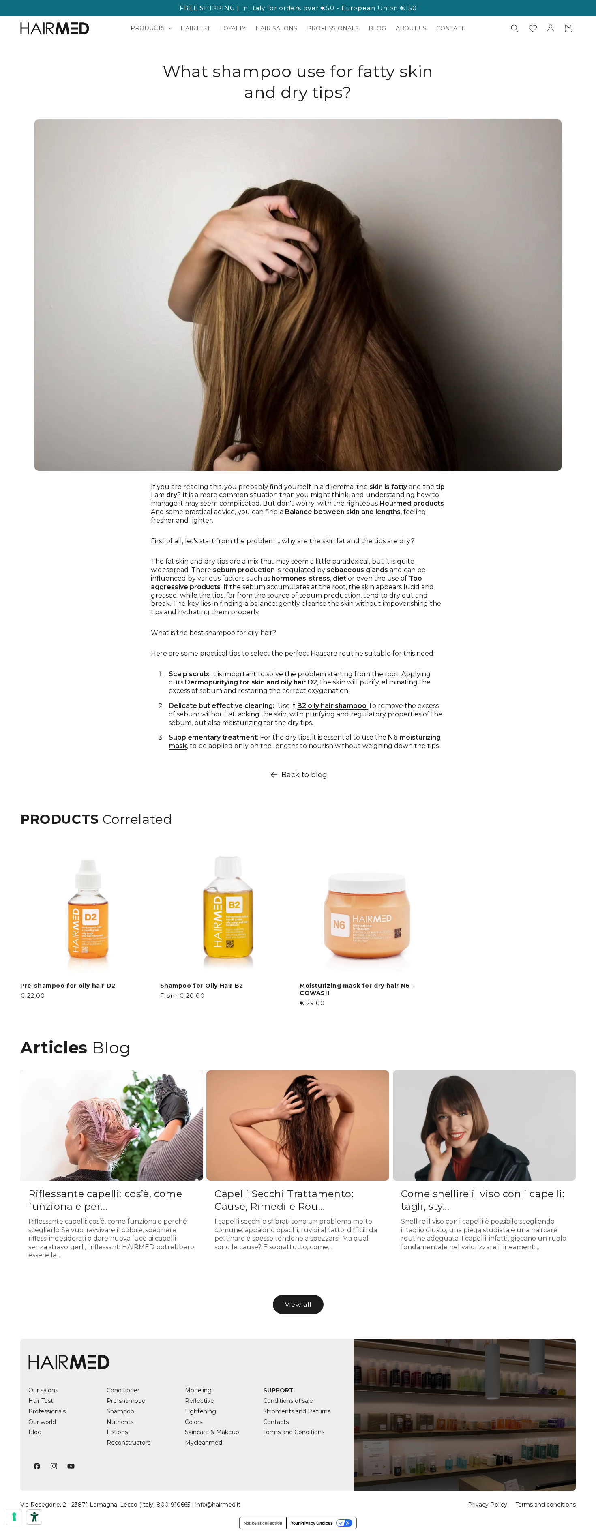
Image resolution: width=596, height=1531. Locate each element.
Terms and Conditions (293, 1432)
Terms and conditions (545, 1504)
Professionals (47, 1411)
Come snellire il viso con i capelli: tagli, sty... (483, 1200)
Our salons (43, 1390)
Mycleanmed (203, 1442)
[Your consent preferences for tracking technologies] (14, 1517)
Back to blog (304, 775)
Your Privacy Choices (312, 1522)
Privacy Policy (487, 1504)
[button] (151, 28)
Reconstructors (128, 1442)
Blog (35, 1432)
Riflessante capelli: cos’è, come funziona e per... (105, 1200)
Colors (193, 1422)
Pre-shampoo (126, 1400)
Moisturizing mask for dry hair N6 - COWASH (357, 989)
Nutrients (120, 1422)
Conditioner (123, 1390)
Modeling (198, 1390)
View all (298, 1304)
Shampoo (120, 1411)
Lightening (200, 1411)
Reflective (199, 1400)
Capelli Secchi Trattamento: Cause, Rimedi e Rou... (284, 1200)
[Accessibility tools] (34, 1517)
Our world (42, 1422)
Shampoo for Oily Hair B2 (201, 985)
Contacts (276, 1422)
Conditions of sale (288, 1400)
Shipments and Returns (296, 1411)
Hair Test (40, 1400)
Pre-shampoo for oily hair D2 (68, 985)
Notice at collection (263, 1522)
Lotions (117, 1432)
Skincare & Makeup (212, 1432)
